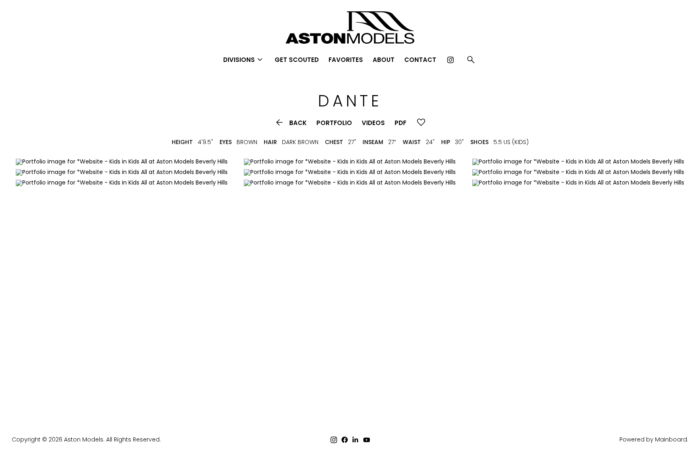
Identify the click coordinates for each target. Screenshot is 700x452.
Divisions (244, 60)
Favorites (346, 60)
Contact (420, 60)
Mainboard (671, 439)
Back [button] (290, 123)
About (384, 60)
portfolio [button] (334, 123)
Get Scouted (297, 60)
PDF (400, 123)
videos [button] (373, 123)
